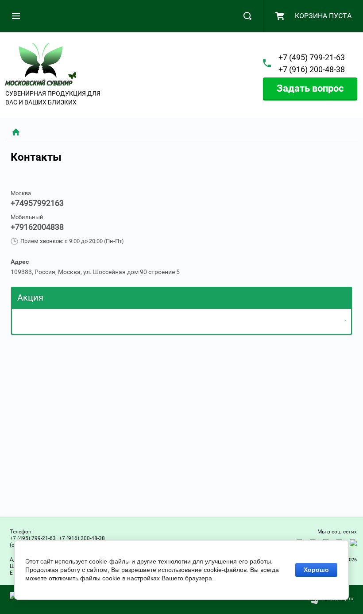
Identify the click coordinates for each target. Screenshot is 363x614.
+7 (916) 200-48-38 (311, 69)
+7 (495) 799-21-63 (311, 57)
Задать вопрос (310, 88)
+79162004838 (37, 227)
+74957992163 (37, 203)
